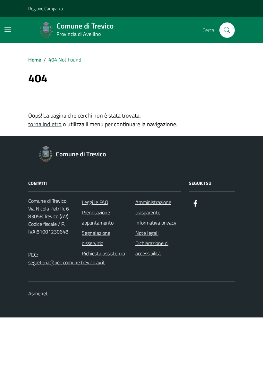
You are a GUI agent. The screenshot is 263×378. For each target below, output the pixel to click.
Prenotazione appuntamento (98, 217)
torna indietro (45, 124)
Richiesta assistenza (103, 253)
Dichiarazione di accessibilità (151, 248)
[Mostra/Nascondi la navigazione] (8, 29)
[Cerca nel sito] (227, 30)
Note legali (146, 233)
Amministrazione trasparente (153, 207)
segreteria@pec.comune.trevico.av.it (66, 262)
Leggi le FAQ (95, 202)
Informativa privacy (155, 222)
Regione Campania (45, 8)
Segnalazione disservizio (96, 238)
